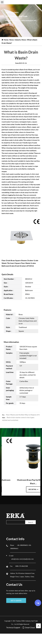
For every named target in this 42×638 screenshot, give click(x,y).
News (11, 40)
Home (6, 40)
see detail (21, 489)
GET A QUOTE (16, 600)
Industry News (20, 40)
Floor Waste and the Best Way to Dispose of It (23, 415)
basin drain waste (9, 190)
